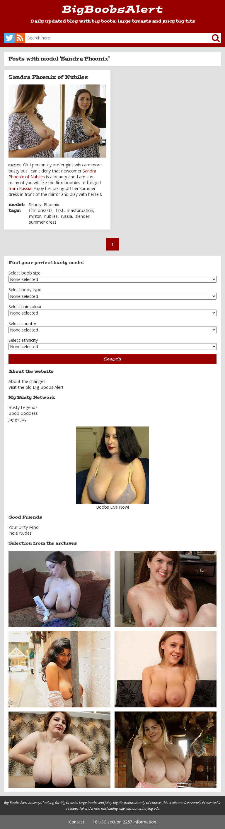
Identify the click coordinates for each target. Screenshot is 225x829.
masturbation (80, 210)
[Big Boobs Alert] (112, 11)
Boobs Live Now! (112, 507)
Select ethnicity (23, 340)
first (60, 210)
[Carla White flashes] (59, 668)
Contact (76, 822)
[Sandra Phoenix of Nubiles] (57, 121)
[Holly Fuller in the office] (166, 588)
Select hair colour (25, 306)
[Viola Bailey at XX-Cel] (166, 668)
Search (112, 359)
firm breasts (40, 210)
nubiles (51, 216)
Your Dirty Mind (23, 527)
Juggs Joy (17, 419)
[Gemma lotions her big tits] (59, 588)
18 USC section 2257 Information (124, 822)
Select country (22, 323)
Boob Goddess (23, 413)
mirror (35, 216)
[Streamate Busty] (112, 465)
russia (66, 216)
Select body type (24, 289)
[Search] (211, 38)
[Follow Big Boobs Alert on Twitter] (9, 38)
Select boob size (24, 273)
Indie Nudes (20, 533)
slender (82, 216)
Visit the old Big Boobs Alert (36, 387)
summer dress (43, 222)
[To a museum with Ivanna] (166, 749)
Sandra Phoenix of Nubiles (48, 77)
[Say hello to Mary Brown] (59, 749)
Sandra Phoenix (44, 204)
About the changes (26, 381)
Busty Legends (23, 407)
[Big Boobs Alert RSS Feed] (20, 38)
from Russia (19, 188)
